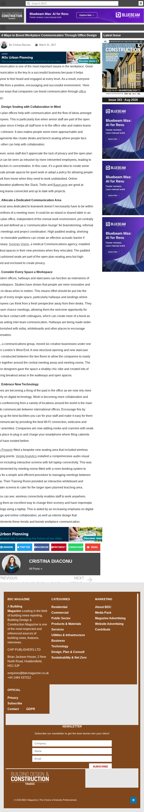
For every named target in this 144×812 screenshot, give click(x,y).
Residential (59, 607)
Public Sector (60, 618)
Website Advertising (109, 623)
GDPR (30, 709)
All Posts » (35, 568)
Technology (59, 646)
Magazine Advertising (110, 618)
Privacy (13, 697)
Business (58, 640)
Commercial (59, 612)
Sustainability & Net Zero (69, 657)
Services (57, 629)
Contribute (102, 629)
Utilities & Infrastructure (68, 635)
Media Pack (103, 612)
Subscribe (15, 703)
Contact (13, 709)
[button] (3, 3)
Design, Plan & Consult (67, 651)
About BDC (103, 607)
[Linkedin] (141, 3)
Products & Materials (66, 623)
